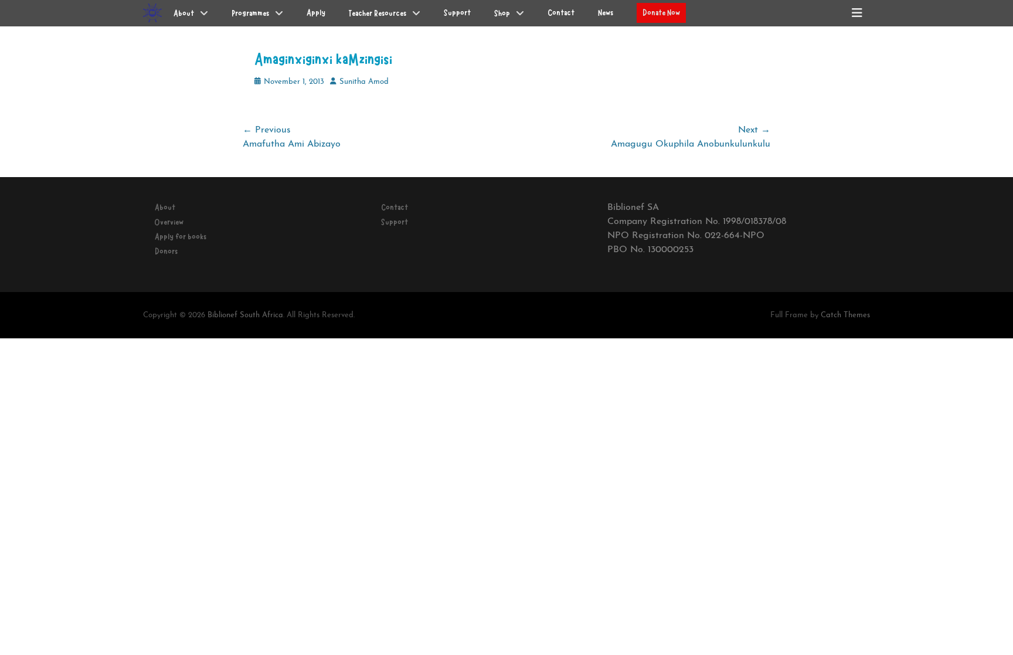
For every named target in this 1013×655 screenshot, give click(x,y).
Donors (166, 251)
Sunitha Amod (364, 82)
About (165, 207)
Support (394, 222)
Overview (169, 222)
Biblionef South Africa (245, 315)
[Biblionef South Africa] (152, 13)
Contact (394, 207)
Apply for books (180, 237)
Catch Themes (845, 315)
